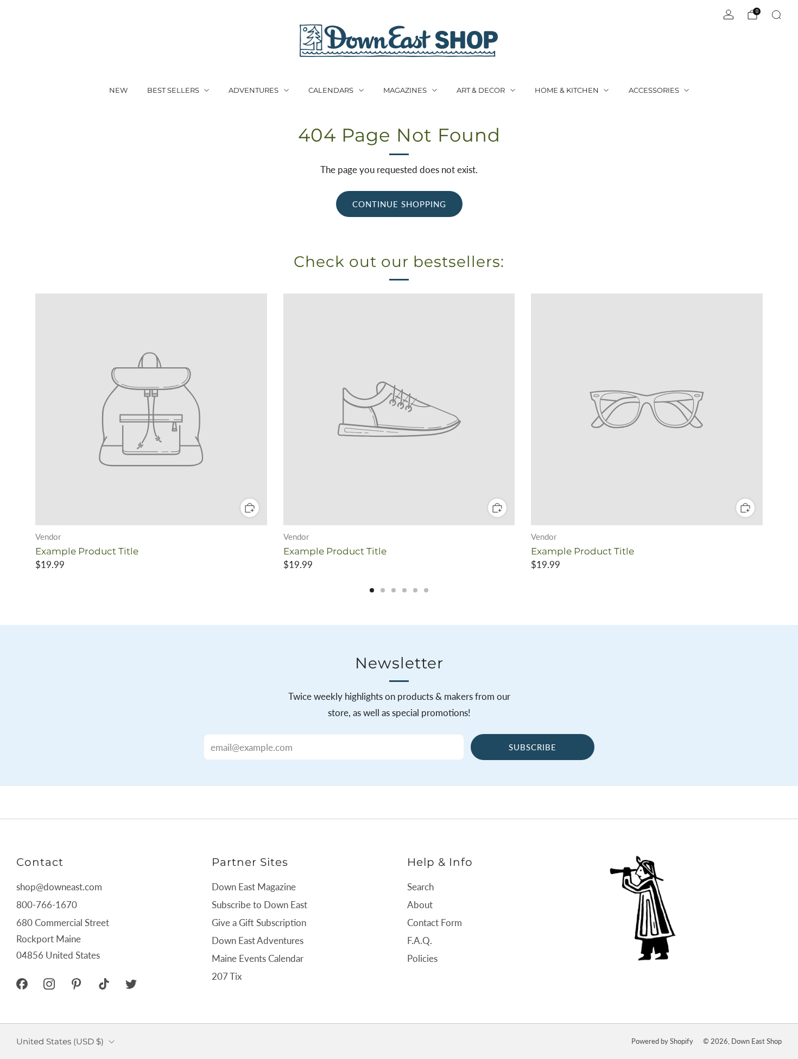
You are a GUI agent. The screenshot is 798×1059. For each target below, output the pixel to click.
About (420, 904)
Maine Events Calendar (257, 958)
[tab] (372, 590)
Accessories (654, 90)
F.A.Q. (419, 940)
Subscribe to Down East (259, 904)
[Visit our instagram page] (48, 983)
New (118, 90)
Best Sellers (173, 90)
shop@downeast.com (59, 886)
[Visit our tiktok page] (103, 983)
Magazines (405, 90)
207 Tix (227, 976)
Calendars (330, 90)
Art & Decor (481, 90)
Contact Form (434, 922)
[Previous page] (35, 410)
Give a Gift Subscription (259, 922)
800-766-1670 (46, 904)
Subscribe (532, 747)
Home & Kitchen (567, 90)
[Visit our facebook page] (21, 983)
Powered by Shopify (662, 1041)
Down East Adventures (257, 940)
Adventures (253, 90)
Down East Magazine (254, 886)
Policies (422, 958)
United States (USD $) (60, 1041)
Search (420, 886)
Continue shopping (399, 204)
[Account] (728, 14)
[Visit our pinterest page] (76, 983)
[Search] (776, 14)
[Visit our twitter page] (130, 983)
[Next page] (763, 410)
